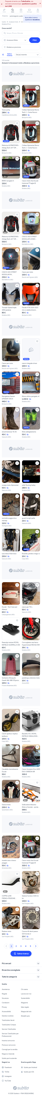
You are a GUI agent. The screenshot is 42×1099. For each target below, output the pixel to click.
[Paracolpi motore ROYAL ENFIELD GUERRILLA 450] (11, 634)
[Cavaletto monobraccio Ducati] (11, 761)
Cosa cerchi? (7, 28)
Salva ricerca (9, 54)
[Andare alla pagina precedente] (6, 946)
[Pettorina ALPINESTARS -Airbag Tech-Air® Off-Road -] (11, 137)
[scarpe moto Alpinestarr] (11, 475)
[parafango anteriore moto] (31, 670)
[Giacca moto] (11, 796)
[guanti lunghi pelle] (31, 510)
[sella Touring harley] (31, 475)
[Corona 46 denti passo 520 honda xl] (31, 923)
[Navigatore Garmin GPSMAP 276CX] (11, 388)
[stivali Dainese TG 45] (11, 422)
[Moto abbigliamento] (31, 422)
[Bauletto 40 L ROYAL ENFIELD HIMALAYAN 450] (31, 725)
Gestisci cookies (8, 1016)
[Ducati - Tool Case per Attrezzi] (11, 599)
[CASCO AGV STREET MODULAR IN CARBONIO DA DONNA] (11, 264)
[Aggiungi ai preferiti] (17, 88)
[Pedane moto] (11, 923)
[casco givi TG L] (31, 599)
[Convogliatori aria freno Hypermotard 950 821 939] (31, 634)
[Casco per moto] (31, 264)
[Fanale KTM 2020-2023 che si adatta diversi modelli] (31, 299)
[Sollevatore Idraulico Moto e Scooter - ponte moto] (31, 796)
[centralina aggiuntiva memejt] (11, 510)
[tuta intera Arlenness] (11, 544)
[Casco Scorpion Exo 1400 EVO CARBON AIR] (31, 761)
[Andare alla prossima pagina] (35, 946)
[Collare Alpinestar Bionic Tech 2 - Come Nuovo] (31, 102)
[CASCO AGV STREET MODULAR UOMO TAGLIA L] (31, 228)
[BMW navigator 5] (11, 173)
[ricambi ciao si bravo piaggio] (11, 852)
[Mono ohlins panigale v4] (31, 388)
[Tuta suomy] (11, 102)
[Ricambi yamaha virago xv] (31, 544)
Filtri (35, 40)
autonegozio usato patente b (20, 16)
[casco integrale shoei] (31, 354)
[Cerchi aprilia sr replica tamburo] (11, 725)
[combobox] (22, 33)
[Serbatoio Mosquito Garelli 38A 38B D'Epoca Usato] (11, 670)
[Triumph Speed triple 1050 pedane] (11, 299)
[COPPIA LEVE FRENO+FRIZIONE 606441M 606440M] (11, 888)
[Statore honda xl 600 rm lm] (31, 888)
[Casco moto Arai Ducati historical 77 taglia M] (31, 173)
